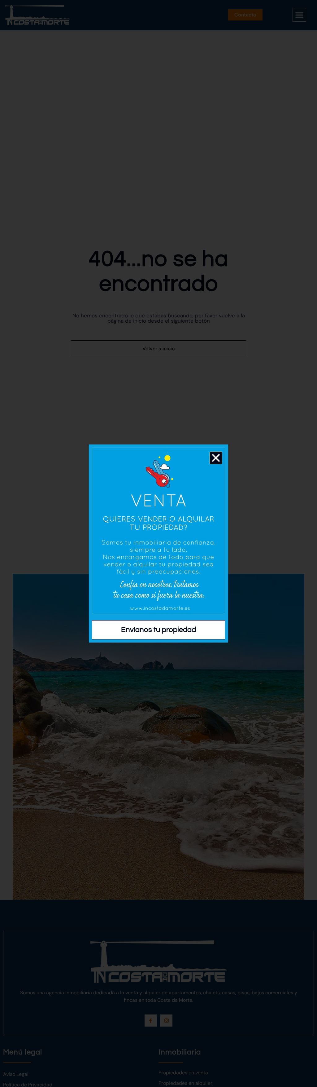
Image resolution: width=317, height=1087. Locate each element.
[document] (158, 543)
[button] (216, 458)
